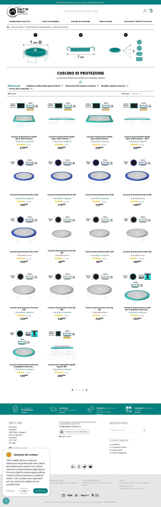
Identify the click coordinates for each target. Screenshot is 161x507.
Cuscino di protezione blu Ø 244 (24, 195)
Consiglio (12, 443)
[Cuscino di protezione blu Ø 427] (24, 230)
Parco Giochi (105, 21)
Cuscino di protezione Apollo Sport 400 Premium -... (62, 138)
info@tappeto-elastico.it (70, 426)
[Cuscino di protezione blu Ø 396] (137, 173)
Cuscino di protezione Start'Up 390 (61, 309)
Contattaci (12, 429)
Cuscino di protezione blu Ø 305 (62, 195)
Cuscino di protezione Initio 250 (99, 252)
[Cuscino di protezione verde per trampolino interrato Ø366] (24, 344)
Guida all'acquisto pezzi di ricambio (131, 488)
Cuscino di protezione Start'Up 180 (61, 252)
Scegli (24, 491)
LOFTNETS (116, 444)
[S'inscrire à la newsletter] (144, 430)
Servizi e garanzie (16, 435)
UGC (15, 440)
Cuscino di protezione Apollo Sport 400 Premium (24, 138)
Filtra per (125, 94)
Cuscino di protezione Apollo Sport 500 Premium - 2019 (137, 138)
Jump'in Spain (117, 450)
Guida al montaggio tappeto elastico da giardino (62, 483)
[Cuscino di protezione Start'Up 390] (62, 287)
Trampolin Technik (119, 447)
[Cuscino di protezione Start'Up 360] (24, 287)
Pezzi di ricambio (50, 21)
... (80, 82)
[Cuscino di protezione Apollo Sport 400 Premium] (24, 116)
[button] (6, 500)
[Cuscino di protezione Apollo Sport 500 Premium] (99, 116)
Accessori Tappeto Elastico (138, 21)
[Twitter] (84, 466)
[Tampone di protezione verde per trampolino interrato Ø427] (137, 287)
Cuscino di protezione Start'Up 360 (24, 309)
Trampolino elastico (19, 21)
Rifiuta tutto (10, 491)
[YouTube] (90, 466)
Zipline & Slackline (80, 21)
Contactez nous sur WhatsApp (76, 432)
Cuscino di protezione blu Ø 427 (24, 252)
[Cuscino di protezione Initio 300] (137, 230)
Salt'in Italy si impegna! (17, 432)
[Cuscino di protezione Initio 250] (99, 230)
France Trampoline (119, 453)
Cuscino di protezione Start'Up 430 (99, 309)
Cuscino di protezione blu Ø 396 (137, 195)
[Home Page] (8, 27)
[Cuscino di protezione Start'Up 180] (62, 230)
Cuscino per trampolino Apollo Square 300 (61, 366)
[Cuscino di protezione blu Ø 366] (99, 173)
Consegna (13, 437)
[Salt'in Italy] (24, 11)
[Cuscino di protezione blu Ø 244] (24, 173)
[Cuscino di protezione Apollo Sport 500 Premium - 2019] (137, 116)
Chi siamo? (13, 427)
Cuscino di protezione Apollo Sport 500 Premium (99, 138)
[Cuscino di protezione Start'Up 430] (99, 287)
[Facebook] (79, 466)
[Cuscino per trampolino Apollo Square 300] (62, 344)
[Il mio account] (145, 11)
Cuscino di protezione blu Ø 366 (99, 195)
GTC (10, 440)
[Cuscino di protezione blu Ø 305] (62, 173)
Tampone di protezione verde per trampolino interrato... (137, 309)
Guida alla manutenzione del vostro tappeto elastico (97, 484)
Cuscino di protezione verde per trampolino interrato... (24, 366)
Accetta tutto (40, 491)
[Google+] (73, 466)
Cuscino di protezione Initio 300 (137, 252)
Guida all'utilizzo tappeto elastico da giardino (134, 483)
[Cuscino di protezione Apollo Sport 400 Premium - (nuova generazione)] (62, 116)
